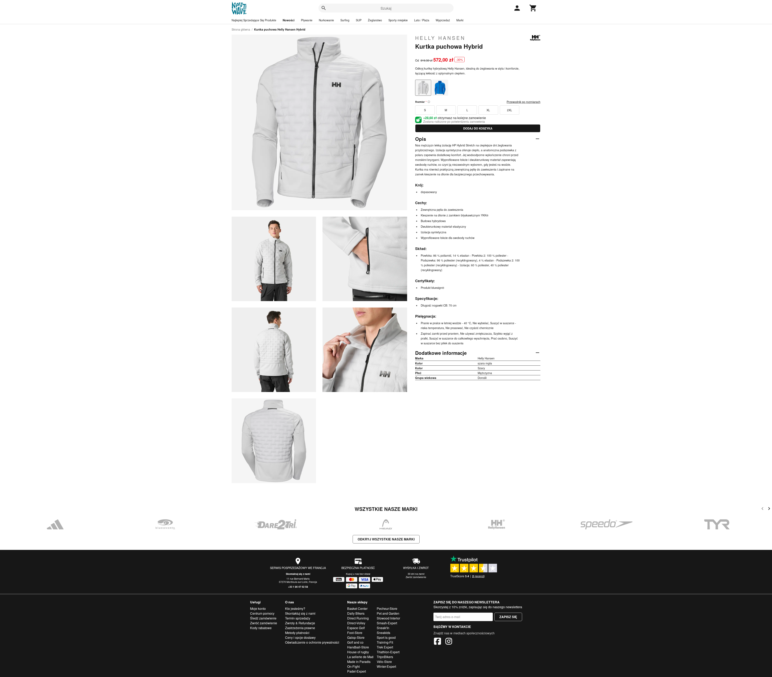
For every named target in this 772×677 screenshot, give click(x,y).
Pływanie (306, 20)
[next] (769, 509)
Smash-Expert (387, 623)
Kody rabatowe (261, 628)
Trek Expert (385, 647)
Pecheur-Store (387, 608)
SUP (358, 20)
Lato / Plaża (421, 20)
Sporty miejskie (398, 20)
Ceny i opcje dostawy (300, 637)
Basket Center (357, 608)
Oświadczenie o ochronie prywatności (312, 642)
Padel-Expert (356, 671)
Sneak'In (383, 628)
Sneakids (383, 632)
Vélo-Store (384, 661)
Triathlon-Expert (388, 652)
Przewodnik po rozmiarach (523, 102)
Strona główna (241, 29)
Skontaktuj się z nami (298, 573)
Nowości (289, 20)
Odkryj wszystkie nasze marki (386, 539)
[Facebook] (437, 641)
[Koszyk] (533, 8)
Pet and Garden (388, 613)
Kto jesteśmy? (295, 608)
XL (488, 110)
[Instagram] (449, 641)
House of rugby (358, 652)
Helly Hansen (440, 38)
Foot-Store (354, 632)
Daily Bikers (355, 613)
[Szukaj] (323, 8)
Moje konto (258, 608)
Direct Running (358, 618)
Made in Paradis (359, 661)
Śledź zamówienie (263, 618)
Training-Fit (385, 642)
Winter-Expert (386, 666)
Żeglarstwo (375, 20)
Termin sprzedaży (297, 618)
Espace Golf (356, 628)
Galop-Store (355, 637)
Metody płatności (297, 632)
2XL (509, 110)
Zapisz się (508, 616)
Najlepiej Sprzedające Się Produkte (254, 20)
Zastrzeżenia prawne (300, 628)
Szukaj (386, 8)
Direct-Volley (356, 623)
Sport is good (386, 637)
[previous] (762, 509)
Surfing (344, 20)
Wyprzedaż (443, 20)
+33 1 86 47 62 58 (298, 587)
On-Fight (353, 666)
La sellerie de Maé (360, 656)
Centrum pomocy (262, 613)
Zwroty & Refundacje (300, 623)
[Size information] (428, 101)
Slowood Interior (388, 618)
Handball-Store (358, 647)
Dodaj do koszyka (477, 128)
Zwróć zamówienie (416, 577)
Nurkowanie (326, 20)
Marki (459, 20)
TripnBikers (385, 656)
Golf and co (355, 642)
